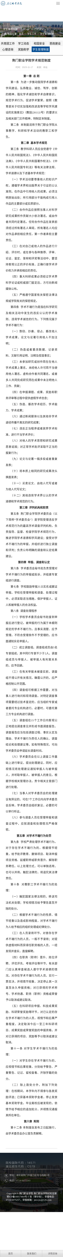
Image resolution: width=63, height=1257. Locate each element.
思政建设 (55, 43)
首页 (21, 34)
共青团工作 (8, 43)
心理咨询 (7, 49)
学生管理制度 (47, 34)
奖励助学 (23, 49)
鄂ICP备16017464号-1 (18, 1196)
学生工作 (31, 34)
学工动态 (23, 43)
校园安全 (39, 43)
